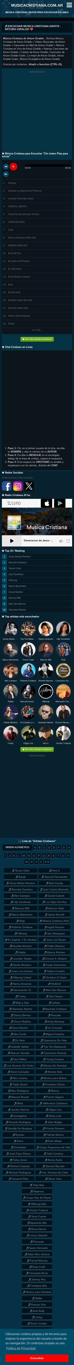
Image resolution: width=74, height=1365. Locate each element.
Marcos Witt (14, 598)
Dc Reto (19, 1040)
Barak (22, 876)
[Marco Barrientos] (11, 650)
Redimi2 (55, 983)
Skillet (38, 1298)
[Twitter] (29, 490)
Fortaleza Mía (38, 1285)
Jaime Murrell (55, 914)
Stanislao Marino (17, 609)
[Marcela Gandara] (28, 691)
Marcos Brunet (19, 1097)
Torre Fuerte (38, 1216)
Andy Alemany (55, 1021)
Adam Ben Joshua (38, 1254)
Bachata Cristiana (56, 1008)
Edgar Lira (28, 743)
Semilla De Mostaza (19, 1128)
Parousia (38, 1241)
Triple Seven (20, 1084)
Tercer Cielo (15, 568)
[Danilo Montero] (11, 712)
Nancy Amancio (46, 639)
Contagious (19, 1115)
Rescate (55, 1015)
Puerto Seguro (55, 1097)
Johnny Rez (38, 1279)
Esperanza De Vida (55, 1040)
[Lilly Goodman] (63, 629)
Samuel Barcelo (55, 1166)
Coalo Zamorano (55, 964)
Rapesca (38, 1191)
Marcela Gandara (18, 562)
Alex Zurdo (19, 1034)
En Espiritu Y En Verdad (21, 939)
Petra (19, 1141)
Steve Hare (54, 1178)
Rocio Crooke (38, 1323)
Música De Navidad (55, 1065)
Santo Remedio (38, 1247)
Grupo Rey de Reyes (38, 1197)
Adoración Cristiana (63, 701)
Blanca (54, 1090)
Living (38, 1317)
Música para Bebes (55, 1078)
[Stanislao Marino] (46, 712)
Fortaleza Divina (54, 1084)
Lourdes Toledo (21, 958)
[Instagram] (18, 490)
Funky (11, 743)
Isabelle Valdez (19, 1046)
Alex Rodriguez (19, 1090)
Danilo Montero (11, 722)
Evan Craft (38, 1266)
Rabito (11, 701)
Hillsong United (21, 977)
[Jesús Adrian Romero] (11, 629)
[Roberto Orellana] (28, 670)
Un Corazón (54, 1027)
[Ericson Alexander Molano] (63, 712)
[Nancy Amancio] (46, 629)
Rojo (63, 660)
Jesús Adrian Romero (20, 556)
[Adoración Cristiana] (63, 691)
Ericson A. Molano (55, 958)
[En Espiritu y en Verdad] (28, 712)
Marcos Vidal (55, 908)
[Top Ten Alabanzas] (28, 629)
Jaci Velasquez (55, 933)
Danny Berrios (22, 1015)
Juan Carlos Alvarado (55, 889)
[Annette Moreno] (46, 670)
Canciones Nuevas (63, 681)
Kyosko (19, 1134)
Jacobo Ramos (19, 1109)
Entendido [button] (37, 1358)
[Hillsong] (46, 691)
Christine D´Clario (56, 977)
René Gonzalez (19, 1071)
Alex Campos (11, 681)
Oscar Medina (16, 592)
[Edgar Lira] (28, 733)
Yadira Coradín (55, 971)
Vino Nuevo (55, 996)
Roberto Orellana (28, 681)
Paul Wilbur (19, 1059)
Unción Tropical (63, 743)
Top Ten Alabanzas (28, 639)
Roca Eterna (38, 1229)
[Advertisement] (37, 112)
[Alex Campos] (11, 670)
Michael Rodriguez (19, 1172)
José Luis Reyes (55, 939)
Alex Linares (19, 1078)
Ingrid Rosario (55, 927)
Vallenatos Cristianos (55, 1103)
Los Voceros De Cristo (19, 1065)
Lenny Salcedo (38, 1235)
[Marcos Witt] (46, 650)
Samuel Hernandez (56, 876)
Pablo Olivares (55, 946)
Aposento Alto (38, 1222)
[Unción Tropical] (63, 733)
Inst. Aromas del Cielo (54, 1172)
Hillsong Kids (38, 1203)
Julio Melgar (54, 1122)
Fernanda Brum (38, 1273)
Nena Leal (54, 1115)
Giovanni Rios (19, 1178)
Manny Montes (55, 952)
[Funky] (11, 733)
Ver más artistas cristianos (38, 339)
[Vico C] (46, 733)
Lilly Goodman (16, 574)
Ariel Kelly (38, 1310)
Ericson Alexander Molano (63, 722)
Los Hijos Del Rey (56, 902)
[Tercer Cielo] (28, 650)
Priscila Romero (55, 1128)
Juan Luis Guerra (22, 971)
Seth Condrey (54, 1153)
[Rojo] (63, 650)
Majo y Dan (22, 1002)
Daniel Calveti (55, 895)
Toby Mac (38, 1185)
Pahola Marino (55, 1134)
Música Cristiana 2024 (55, 920)
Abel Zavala (55, 883)
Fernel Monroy (38, 1260)
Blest (19, 1103)
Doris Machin (19, 1027)
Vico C (46, 743)
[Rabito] (11, 691)
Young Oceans (54, 1059)
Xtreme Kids (54, 1071)
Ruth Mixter (54, 1141)
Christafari (19, 1147)
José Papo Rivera (20, 1153)
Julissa (55, 1002)
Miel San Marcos (17, 604)
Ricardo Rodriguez (19, 1122)
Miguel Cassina (54, 1034)
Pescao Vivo (38, 1304)
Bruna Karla (54, 1159)
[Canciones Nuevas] (63, 670)
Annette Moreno (46, 681)
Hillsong (13, 580)
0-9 (47, 861)
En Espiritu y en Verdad (28, 722)
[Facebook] (7, 490)
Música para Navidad (38, 1292)
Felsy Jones (19, 1159)
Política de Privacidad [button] (20, 1348)
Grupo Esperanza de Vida (55, 1147)
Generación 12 (22, 990)
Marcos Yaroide (19, 1052)
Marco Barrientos (17, 586)
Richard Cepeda (19, 1166)
